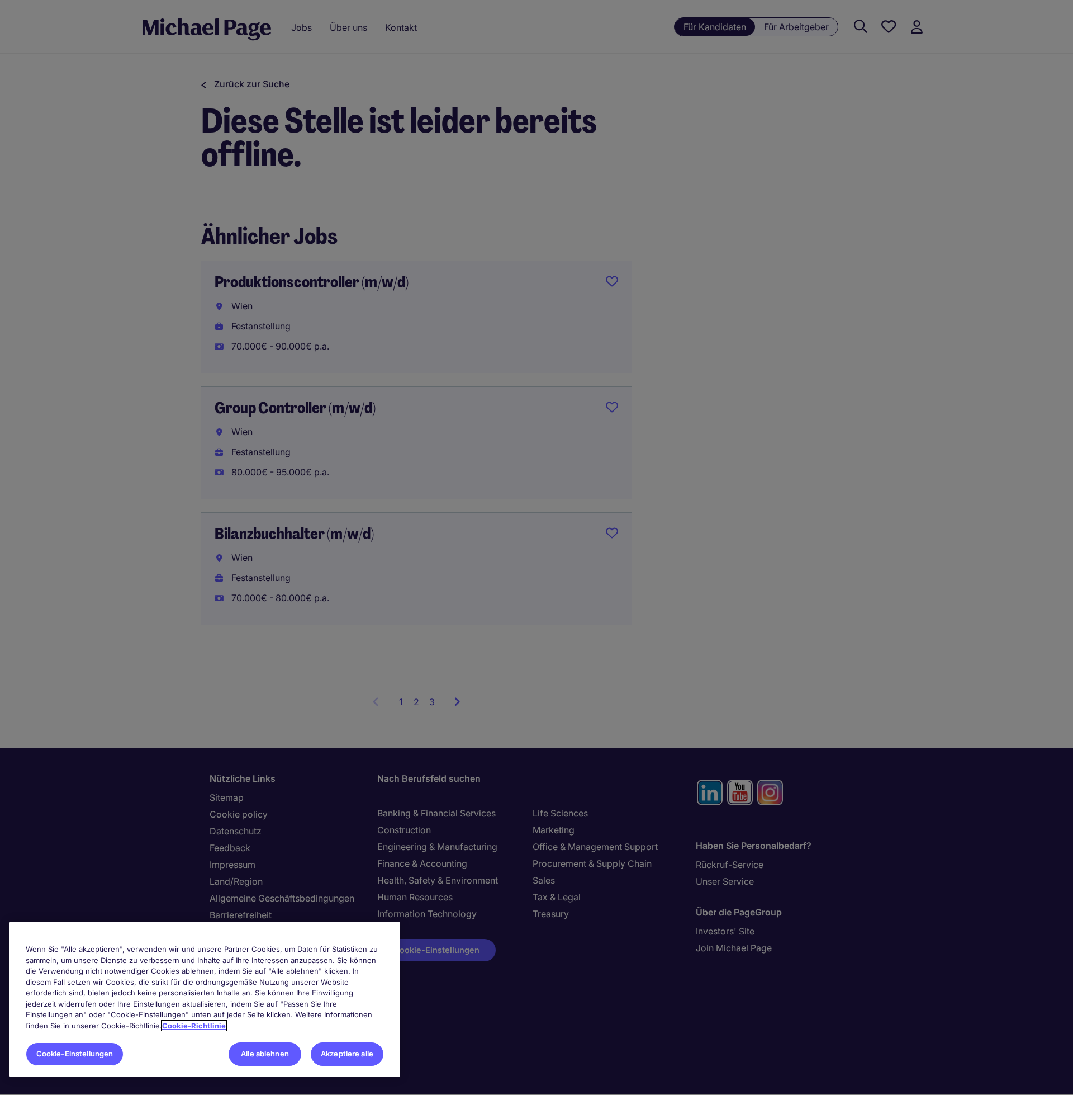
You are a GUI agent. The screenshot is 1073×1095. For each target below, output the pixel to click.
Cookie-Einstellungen (74, 1053)
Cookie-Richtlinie (194, 1025)
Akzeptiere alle (347, 1053)
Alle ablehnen (265, 1053)
